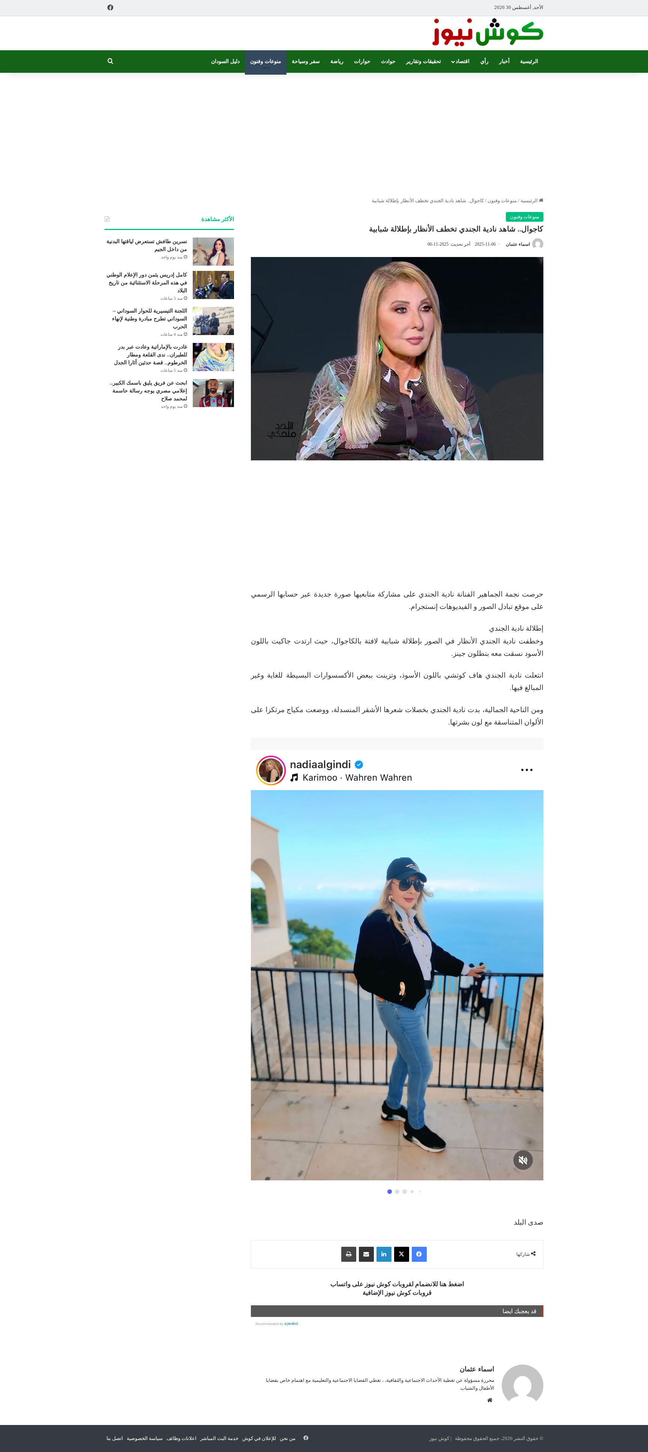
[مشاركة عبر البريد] (366, 1254)
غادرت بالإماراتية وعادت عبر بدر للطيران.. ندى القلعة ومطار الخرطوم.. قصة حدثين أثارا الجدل (150, 354)
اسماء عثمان (518, 244)
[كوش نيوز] (487, 33)
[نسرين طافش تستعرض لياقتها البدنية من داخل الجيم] (213, 251)
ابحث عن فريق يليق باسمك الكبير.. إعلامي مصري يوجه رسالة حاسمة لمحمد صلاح (148, 390)
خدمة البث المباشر (219, 1438)
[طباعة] (348, 1254)
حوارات (362, 61)
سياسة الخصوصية (145, 1438)
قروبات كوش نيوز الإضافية (397, 1292)
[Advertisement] (324, 132)
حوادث (388, 61)
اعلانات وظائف (181, 1438)
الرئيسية (529, 61)
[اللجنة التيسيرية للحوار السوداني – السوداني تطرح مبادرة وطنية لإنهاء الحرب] (213, 321)
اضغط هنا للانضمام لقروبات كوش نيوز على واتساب (397, 1284)
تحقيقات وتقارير (423, 61)
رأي (484, 61)
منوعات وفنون (265, 61)
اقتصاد (463, 61)
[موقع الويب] (489, 1400)
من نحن (288, 1438)
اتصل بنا (114, 1438)
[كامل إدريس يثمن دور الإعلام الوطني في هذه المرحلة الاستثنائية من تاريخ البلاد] (213, 285)
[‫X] (401, 1254)
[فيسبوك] (419, 1254)
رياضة (337, 61)
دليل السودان (225, 61)
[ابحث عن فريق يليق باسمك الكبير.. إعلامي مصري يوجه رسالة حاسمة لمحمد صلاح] (213, 393)
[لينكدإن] (384, 1254)
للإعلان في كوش (259, 1438)
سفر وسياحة (306, 61)
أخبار (504, 61)
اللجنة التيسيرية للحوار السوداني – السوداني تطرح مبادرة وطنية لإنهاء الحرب (149, 318)
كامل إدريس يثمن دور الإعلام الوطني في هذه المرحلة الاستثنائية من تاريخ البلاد (146, 282)
